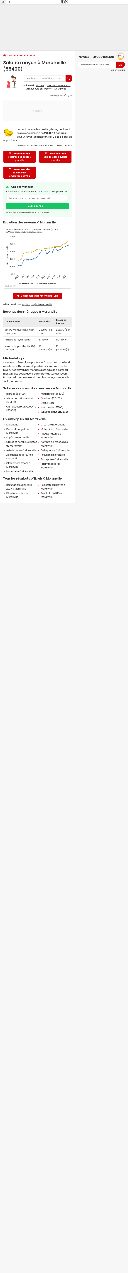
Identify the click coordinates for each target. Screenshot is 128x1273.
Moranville (12, 424)
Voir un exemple (118, 70)
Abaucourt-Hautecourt (58, 85)
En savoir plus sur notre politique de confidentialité (27, 212)
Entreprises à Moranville (54, 459)
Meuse (32, 55)
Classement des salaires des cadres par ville (19, 157)
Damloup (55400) (51, 398)
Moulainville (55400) (52, 394)
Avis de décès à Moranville (21, 450)
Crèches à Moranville (53, 424)
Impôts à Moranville (17, 437)
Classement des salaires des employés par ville (20, 172)
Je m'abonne (35, 206)
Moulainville (60, 89)
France (22, 55)
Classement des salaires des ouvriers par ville (55, 157)
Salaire (12, 55)
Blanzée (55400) (16, 394)
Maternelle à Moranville (19, 471)
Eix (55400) (47, 403)
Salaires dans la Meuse (54, 412)
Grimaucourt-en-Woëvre (38, 89)
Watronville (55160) (52, 407)
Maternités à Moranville (54, 429)
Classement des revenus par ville (39, 296)
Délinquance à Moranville (55, 450)
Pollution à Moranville (53, 454)
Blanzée (40, 85)
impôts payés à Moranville (37, 304)
